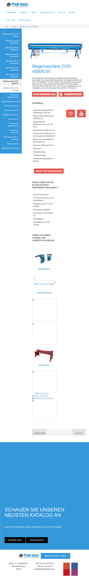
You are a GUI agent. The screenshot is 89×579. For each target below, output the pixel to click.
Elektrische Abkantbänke (13, 96)
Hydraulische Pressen (14, 131)
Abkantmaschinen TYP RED (10, 35)
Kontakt (72, 12)
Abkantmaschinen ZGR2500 (12, 55)
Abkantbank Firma (47, 12)
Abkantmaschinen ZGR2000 (12, 49)
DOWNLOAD (15, 540)
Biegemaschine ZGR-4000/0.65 (11, 82)
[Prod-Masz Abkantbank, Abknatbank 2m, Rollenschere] (17, 5)
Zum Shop (11, 20)
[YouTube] (66, 566)
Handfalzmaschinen (10, 115)
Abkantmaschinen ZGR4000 (29, 26)
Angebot (14, 26)
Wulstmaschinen (11, 106)
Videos (34, 12)
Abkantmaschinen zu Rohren (11, 138)
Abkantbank (11, 12)
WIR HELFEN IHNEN (55, 556)
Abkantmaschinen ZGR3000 (12, 62)
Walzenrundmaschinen (10, 148)
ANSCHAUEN (37, 540)
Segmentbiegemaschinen (11, 101)
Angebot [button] (23, 12)
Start (7, 26)
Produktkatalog (24, 20)
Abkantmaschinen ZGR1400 (12, 42)
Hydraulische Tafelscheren (13, 125)
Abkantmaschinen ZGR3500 (12, 69)
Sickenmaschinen (10, 110)
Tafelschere (12, 119)
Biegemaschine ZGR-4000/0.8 (11, 89)
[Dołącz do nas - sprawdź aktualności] (74, 566)
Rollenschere (12, 144)
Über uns (61, 12)
